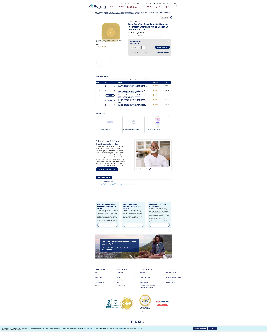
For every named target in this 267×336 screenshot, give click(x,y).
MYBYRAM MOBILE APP (171, 280)
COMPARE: (165, 42)
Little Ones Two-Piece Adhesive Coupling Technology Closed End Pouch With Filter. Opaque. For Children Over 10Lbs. (132, 101)
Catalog (111, 12)
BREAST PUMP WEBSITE (171, 275)
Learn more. (89, 328)
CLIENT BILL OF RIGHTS (145, 277)
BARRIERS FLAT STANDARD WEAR (141, 12)
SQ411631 (110, 86)
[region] (133, 328)
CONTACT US (158, 7)
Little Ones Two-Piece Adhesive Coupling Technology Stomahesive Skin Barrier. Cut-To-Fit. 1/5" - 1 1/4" (123, 13)
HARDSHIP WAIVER (121, 285)
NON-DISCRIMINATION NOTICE (147, 275)
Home (96, 12)
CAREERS (97, 280)
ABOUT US (167, 7)
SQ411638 (110, 95)
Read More (107, 225)
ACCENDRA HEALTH (99, 282)
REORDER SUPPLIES (121, 275)
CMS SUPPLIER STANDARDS (146, 287)
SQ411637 (110, 90)
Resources (150, 6)
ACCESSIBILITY (143, 272)
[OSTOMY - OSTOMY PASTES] (109, 122)
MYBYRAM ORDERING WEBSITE (173, 277)
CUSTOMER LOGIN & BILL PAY (164, 3)
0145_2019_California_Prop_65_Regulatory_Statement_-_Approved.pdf (117, 184)
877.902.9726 (126, 3)
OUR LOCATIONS (98, 277)
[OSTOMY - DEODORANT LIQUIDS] (158, 122)
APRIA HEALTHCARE (170, 282)
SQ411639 (110, 100)
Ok (212, 328)
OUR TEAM (97, 275)
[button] (176, 6)
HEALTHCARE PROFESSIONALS (132, 7)
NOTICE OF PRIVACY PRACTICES (147, 285)
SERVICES (122, 6)
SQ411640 (110, 104)
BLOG (175, 3)
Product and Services (103, 12)
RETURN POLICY (120, 280)
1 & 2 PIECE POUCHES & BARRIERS (127, 12)
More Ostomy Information (107, 169)
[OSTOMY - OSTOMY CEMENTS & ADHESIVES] (133, 122)
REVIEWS (97, 285)
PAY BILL (119, 277)
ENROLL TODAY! (138, 3)
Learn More (146, 52)
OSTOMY (116, 12)
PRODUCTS (113, 6)
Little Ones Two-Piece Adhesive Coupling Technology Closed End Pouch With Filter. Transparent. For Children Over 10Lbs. (132, 105)
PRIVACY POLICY (144, 282)
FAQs (118, 282)
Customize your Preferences (200, 328)
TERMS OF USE (143, 280)
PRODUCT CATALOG (171, 272)
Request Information (163, 52)
